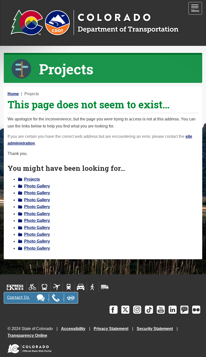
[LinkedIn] (173, 310)
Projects (32, 179)
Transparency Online (27, 335)
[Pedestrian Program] (93, 287)
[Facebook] (114, 310)
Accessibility (73, 329)
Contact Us (18, 297)
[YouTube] (161, 310)
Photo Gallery (37, 186)
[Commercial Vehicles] (105, 287)
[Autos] (81, 287)
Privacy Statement (111, 329)
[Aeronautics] (56, 287)
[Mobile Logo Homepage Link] (94, 23)
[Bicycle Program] (32, 287)
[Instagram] (137, 310)
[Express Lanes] (15, 287)
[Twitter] (125, 310)
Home (13, 94)
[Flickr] (196, 310)
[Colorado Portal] (31, 347)
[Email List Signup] (184, 310)
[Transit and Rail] (44, 287)
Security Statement (155, 329)
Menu (196, 9)
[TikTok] (149, 310)
